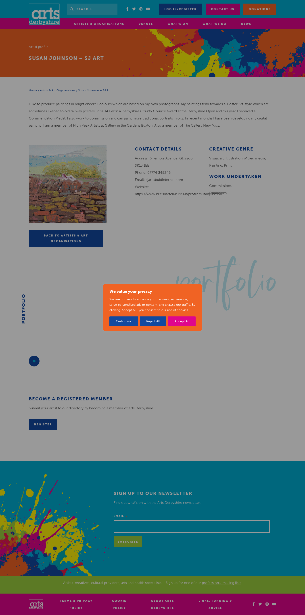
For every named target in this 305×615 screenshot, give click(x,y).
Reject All (153, 321)
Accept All (182, 321)
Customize (123, 321)
